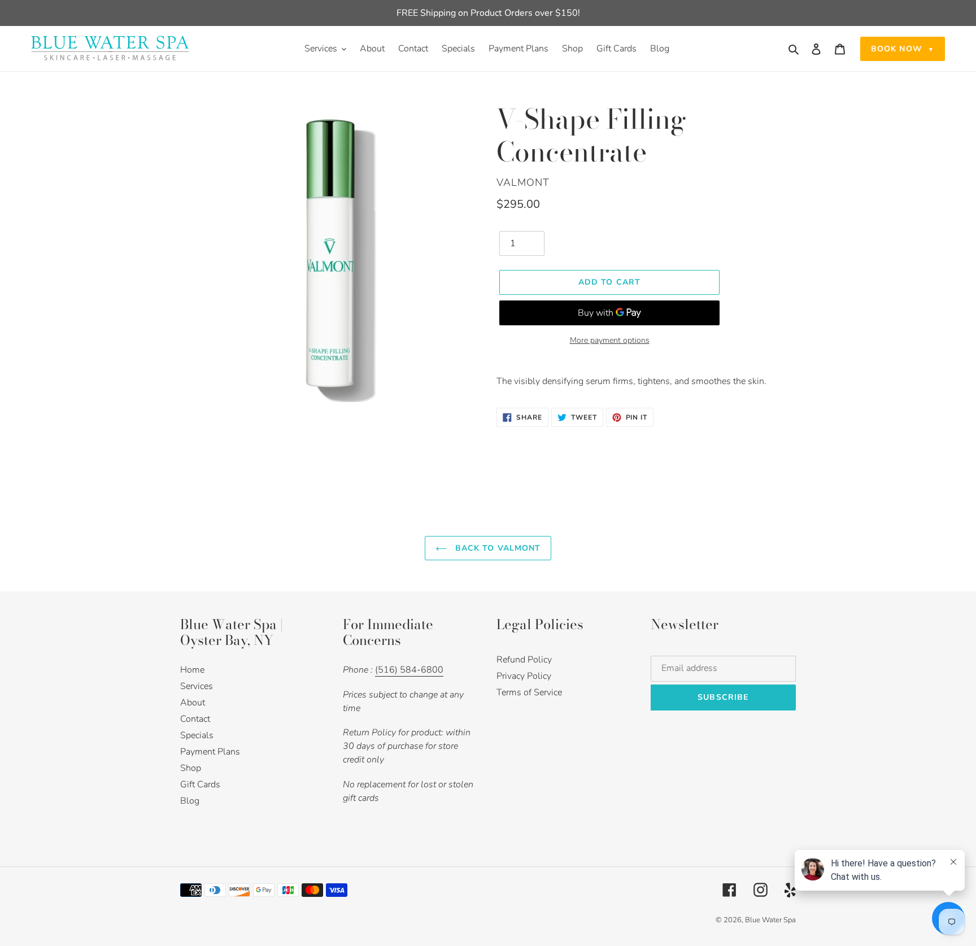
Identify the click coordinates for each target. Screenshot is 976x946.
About (192, 702)
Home (192, 670)
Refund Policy (524, 659)
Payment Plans (210, 752)
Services (196, 686)
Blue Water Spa (770, 920)
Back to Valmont (496, 548)
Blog (189, 801)
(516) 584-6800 (409, 670)
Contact (195, 719)
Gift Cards (200, 784)
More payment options (610, 340)
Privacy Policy (523, 676)
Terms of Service (529, 692)
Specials (196, 735)
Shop (190, 768)
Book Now (902, 48)
